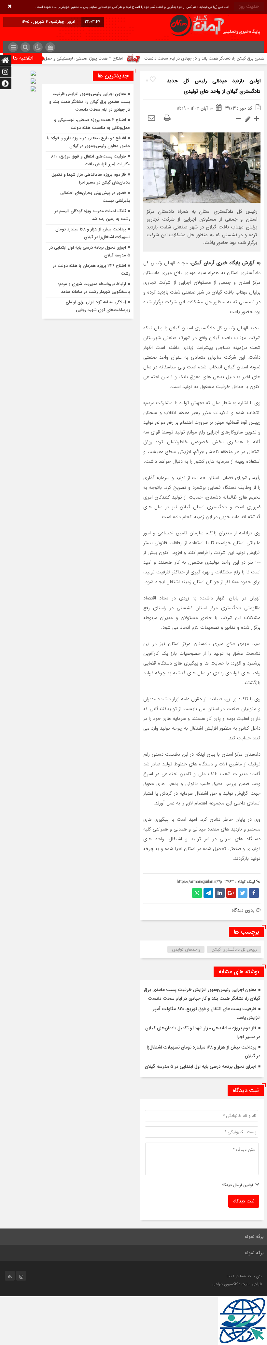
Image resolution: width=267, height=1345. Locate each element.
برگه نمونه (254, 1236)
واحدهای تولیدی (186, 949)
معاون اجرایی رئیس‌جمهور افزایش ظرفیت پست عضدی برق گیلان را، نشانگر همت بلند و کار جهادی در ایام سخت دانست (89, 101)
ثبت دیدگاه (243, 1201)
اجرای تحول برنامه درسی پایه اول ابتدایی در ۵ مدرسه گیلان (200, 1066)
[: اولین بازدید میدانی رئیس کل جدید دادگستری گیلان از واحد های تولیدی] (151, 118)
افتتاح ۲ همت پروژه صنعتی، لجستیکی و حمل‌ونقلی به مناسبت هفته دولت (78, 58)
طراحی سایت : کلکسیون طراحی (237, 1284)
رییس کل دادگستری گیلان (234, 949)
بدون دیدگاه (243, 910)
